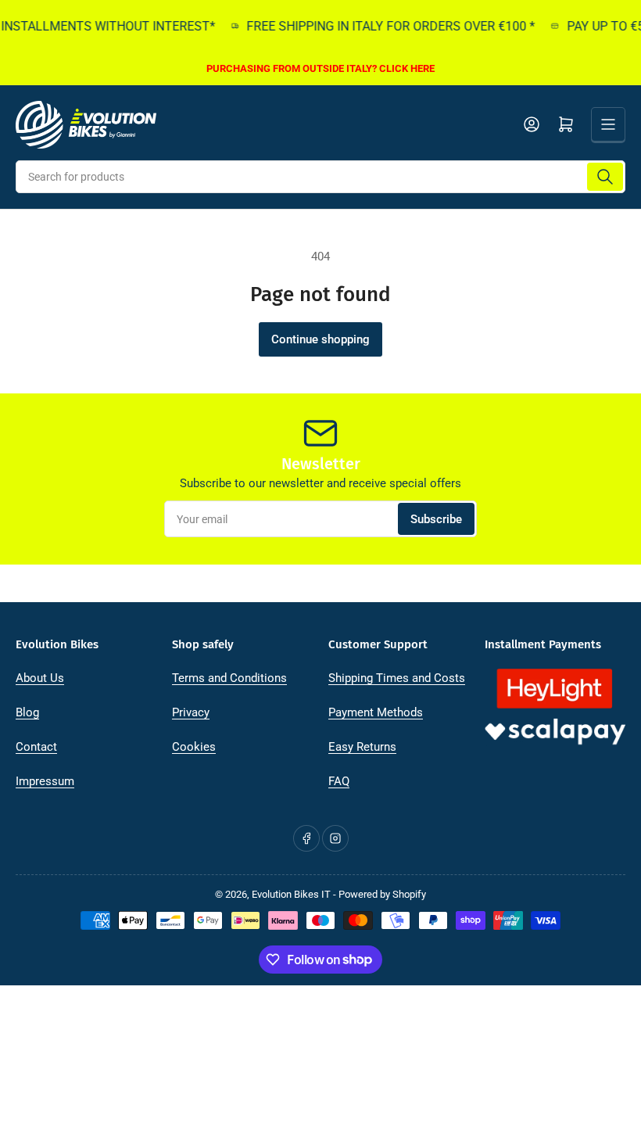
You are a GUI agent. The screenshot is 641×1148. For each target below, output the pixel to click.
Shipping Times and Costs (396, 678)
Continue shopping (320, 339)
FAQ (338, 781)
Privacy (190, 712)
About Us (40, 678)
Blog (27, 712)
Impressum (45, 781)
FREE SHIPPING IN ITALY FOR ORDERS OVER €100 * (384, 26)
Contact (36, 747)
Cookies (194, 747)
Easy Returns (362, 747)
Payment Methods (375, 712)
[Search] (605, 176)
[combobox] (320, 176)
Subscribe (436, 519)
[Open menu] (608, 124)
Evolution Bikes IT (291, 894)
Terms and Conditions (229, 678)
